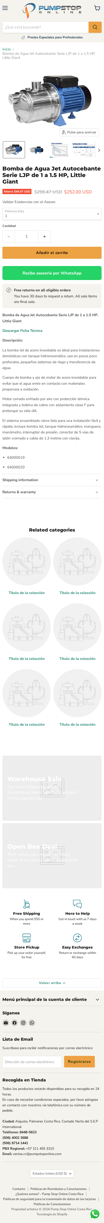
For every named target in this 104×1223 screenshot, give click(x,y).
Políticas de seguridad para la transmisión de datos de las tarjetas (49, 1199)
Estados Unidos (50, 1173)
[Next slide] (99, 150)
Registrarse (79, 1061)
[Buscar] (95, 27)
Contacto (18, 1189)
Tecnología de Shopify (52, 1214)
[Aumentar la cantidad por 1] (44, 236)
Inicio (6, 49)
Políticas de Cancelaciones (52, 1204)
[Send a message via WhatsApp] (95, 1214)
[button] (14, 150)
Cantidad (9, 226)
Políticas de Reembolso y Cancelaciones (58, 1189)
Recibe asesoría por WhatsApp (52, 273)
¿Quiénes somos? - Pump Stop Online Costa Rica (49, 1194)
